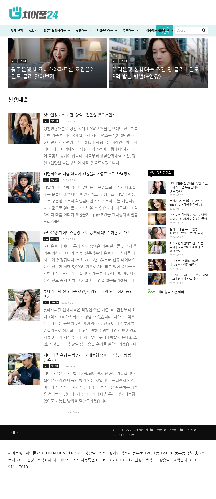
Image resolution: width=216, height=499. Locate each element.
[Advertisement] (178, 139)
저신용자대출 (176, 430)
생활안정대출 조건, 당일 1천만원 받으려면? (78, 115)
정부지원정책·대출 (143, 430)
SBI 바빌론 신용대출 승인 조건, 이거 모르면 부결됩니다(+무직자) (189, 187)
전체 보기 (118, 430)
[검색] (204, 30)
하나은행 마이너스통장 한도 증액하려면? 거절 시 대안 (87, 233)
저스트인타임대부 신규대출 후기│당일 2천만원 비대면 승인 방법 (186, 247)
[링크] (34, 12)
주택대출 (191, 430)
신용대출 (161, 430)
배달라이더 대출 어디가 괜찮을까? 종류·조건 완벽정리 (87, 174)
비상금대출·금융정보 (123, 435)
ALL (128, 430)
